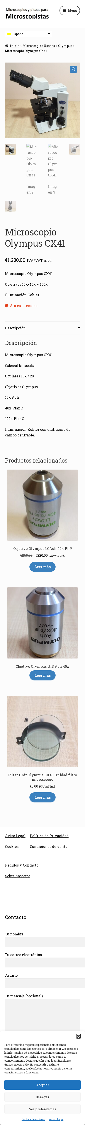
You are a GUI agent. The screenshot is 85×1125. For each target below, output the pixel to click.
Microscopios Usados (39, 46)
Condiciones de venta (48, 846)
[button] (78, 1036)
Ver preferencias (42, 1109)
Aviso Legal (56, 1119)
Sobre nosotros (17, 876)
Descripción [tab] (15, 328)
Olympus (65, 46)
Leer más (42, 566)
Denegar (42, 1097)
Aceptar (42, 1085)
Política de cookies (33, 1119)
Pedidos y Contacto (21, 865)
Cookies (12, 846)
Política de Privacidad (49, 835)
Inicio (14, 46)
